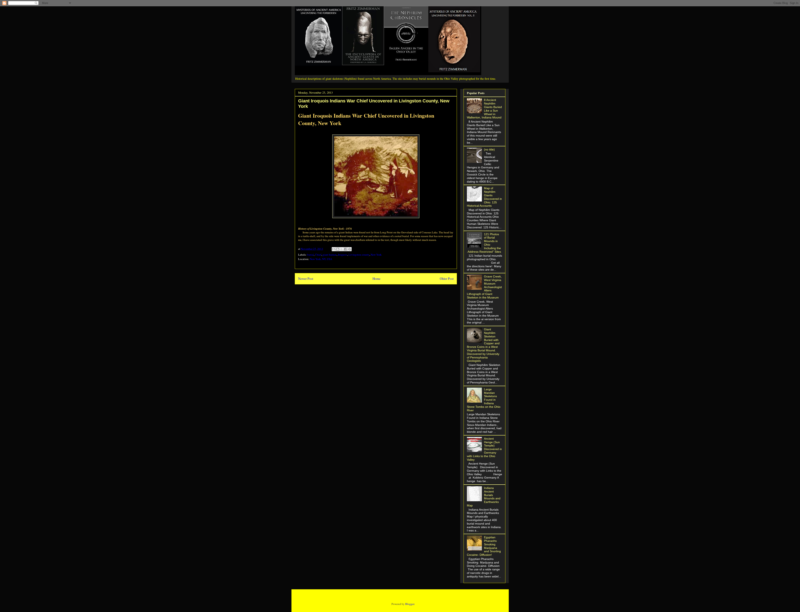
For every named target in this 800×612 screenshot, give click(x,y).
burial (310, 254)
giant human (329, 254)
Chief (318, 254)
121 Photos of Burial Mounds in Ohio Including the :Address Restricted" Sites (484, 243)
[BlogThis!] (338, 249)
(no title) (489, 149)
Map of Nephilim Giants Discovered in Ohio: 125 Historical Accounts (484, 197)
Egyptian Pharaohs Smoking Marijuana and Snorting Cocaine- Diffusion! (484, 546)
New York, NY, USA (321, 259)
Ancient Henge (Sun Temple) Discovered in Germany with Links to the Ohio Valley (484, 449)
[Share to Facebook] (346, 249)
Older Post (447, 278)
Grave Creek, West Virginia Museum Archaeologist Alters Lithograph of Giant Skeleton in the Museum (484, 287)
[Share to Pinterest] (350, 249)
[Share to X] (342, 249)
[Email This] (334, 249)
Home (376, 278)
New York (376, 254)
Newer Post (305, 278)
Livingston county (359, 254)
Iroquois (342, 254)
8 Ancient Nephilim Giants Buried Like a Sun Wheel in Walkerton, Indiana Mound (484, 108)
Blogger (409, 604)
